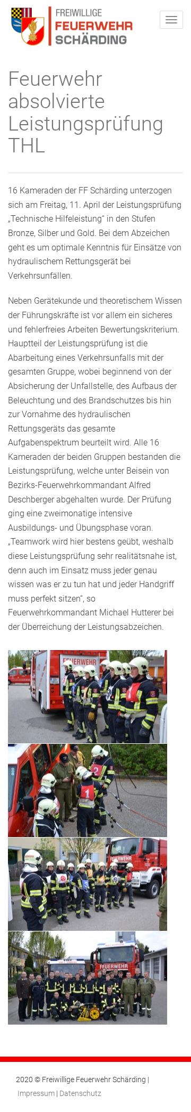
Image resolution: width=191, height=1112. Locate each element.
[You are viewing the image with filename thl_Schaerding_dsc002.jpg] (87, 790)
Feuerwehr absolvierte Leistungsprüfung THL (85, 112)
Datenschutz (80, 1093)
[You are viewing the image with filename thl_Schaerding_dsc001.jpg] (87, 696)
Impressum (36, 1093)
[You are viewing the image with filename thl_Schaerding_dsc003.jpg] (87, 884)
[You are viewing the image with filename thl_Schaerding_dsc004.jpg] (87, 978)
